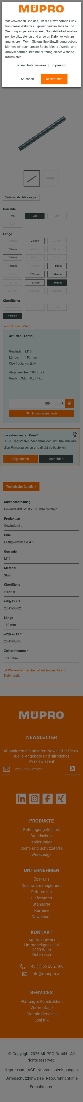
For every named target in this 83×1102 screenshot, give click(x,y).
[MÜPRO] (41, 8)
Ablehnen (27, 79)
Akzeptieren (54, 79)
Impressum (59, 65)
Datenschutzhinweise (31, 65)
